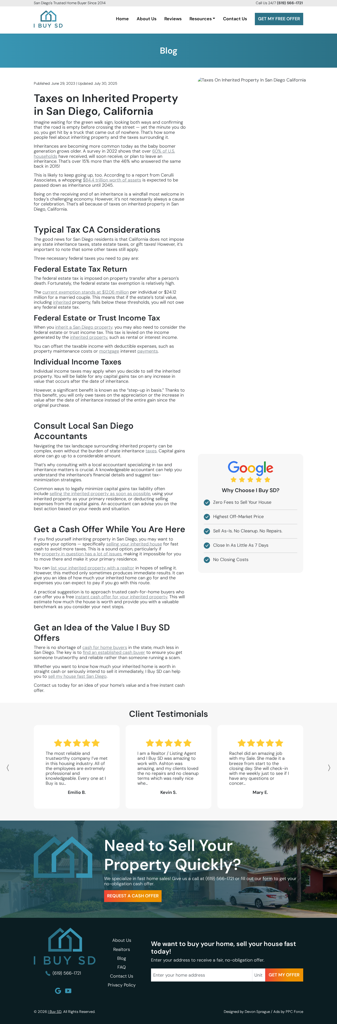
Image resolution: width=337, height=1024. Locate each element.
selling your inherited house (134, 544)
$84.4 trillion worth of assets (112, 180)
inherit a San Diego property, (84, 327)
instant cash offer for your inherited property (121, 597)
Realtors (121, 949)
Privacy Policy (122, 985)
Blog (168, 50)
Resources (200, 18)
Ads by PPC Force (288, 1011)
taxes (151, 451)
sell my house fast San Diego (77, 676)
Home (122, 18)
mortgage (109, 351)
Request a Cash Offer (133, 896)
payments (147, 351)
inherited (62, 302)
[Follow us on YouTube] (68, 991)
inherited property (88, 337)
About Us (146, 18)
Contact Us (235, 18)
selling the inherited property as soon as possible (100, 493)
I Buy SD (54, 1011)
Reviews (173, 18)
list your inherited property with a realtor (92, 568)
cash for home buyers (104, 647)
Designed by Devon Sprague (247, 1011)
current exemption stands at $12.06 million (85, 292)
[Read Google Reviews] (58, 991)
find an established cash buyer (114, 652)
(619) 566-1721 (220, 878)
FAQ (121, 967)
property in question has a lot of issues (82, 554)
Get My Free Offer (279, 18)
